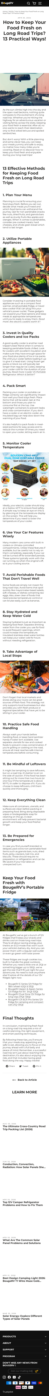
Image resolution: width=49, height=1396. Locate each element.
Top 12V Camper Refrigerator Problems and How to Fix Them (23, 1204)
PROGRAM (9, 1356)
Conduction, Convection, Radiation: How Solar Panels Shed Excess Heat (24, 1166)
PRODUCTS (9, 1336)
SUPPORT (8, 1349)
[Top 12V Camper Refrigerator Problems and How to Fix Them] (24, 1185)
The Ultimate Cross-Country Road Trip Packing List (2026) (24, 1128)
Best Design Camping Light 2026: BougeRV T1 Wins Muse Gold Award (24, 1280)
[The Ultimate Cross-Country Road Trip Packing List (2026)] (24, 1109)
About (7, 1343)
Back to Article (27, 1079)
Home (5, 11)
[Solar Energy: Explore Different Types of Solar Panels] (24, 1299)
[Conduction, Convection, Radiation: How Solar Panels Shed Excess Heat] (24, 1147)
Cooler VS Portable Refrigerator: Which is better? (24, 373)
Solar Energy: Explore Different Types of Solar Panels (22, 1318)
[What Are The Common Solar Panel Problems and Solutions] (24, 1223)
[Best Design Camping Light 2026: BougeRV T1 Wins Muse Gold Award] (24, 1261)
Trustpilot (8, 1392)
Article (11, 11)
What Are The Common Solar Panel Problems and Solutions (22, 1242)
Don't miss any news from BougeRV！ (20, 1364)
